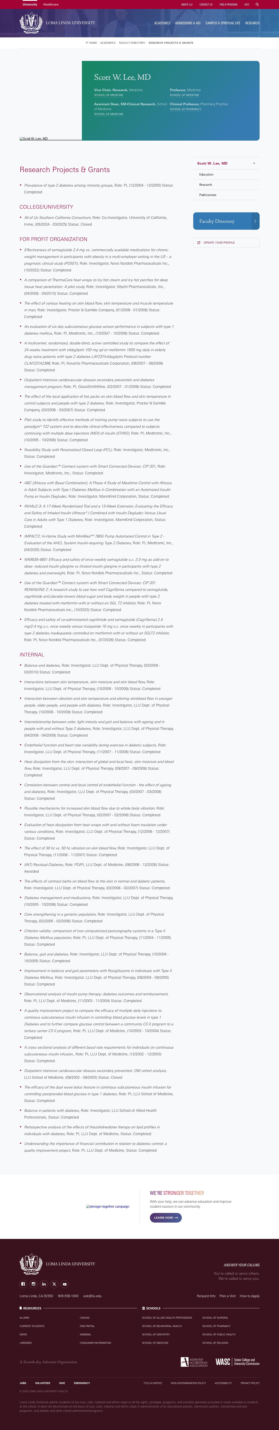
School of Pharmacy (185, 109)
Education (206, 174)
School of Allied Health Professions (167, 1317)
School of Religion (215, 1342)
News (23, 1334)
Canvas (84, 1317)
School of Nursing (215, 1317)
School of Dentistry (156, 1334)
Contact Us (205, 4)
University (30, 4)
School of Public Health (218, 1334)
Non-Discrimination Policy (188, 1383)
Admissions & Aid (188, 23)
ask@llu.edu (92, 1296)
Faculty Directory (216, 221)
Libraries (26, 1342)
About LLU (186, 4)
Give (246, 4)
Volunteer (42, 1383)
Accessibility (223, 1383)
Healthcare (51, 4)
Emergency (82, 1383)
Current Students (32, 1326)
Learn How (163, 1217)
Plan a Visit (228, 1296)
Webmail (85, 1334)
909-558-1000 (68, 1296)
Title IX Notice (153, 1383)
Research (252, 23)
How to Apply (250, 1296)
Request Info (206, 1296)
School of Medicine (108, 95)
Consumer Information (95, 1342)
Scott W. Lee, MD (212, 163)
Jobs (23, 1383)
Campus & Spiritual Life (222, 23)
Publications (208, 195)
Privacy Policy (250, 1383)
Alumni (24, 1317)
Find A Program (228, 4)
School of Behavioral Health (162, 1326)
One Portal (87, 1326)
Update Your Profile (219, 242)
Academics (162, 23)
